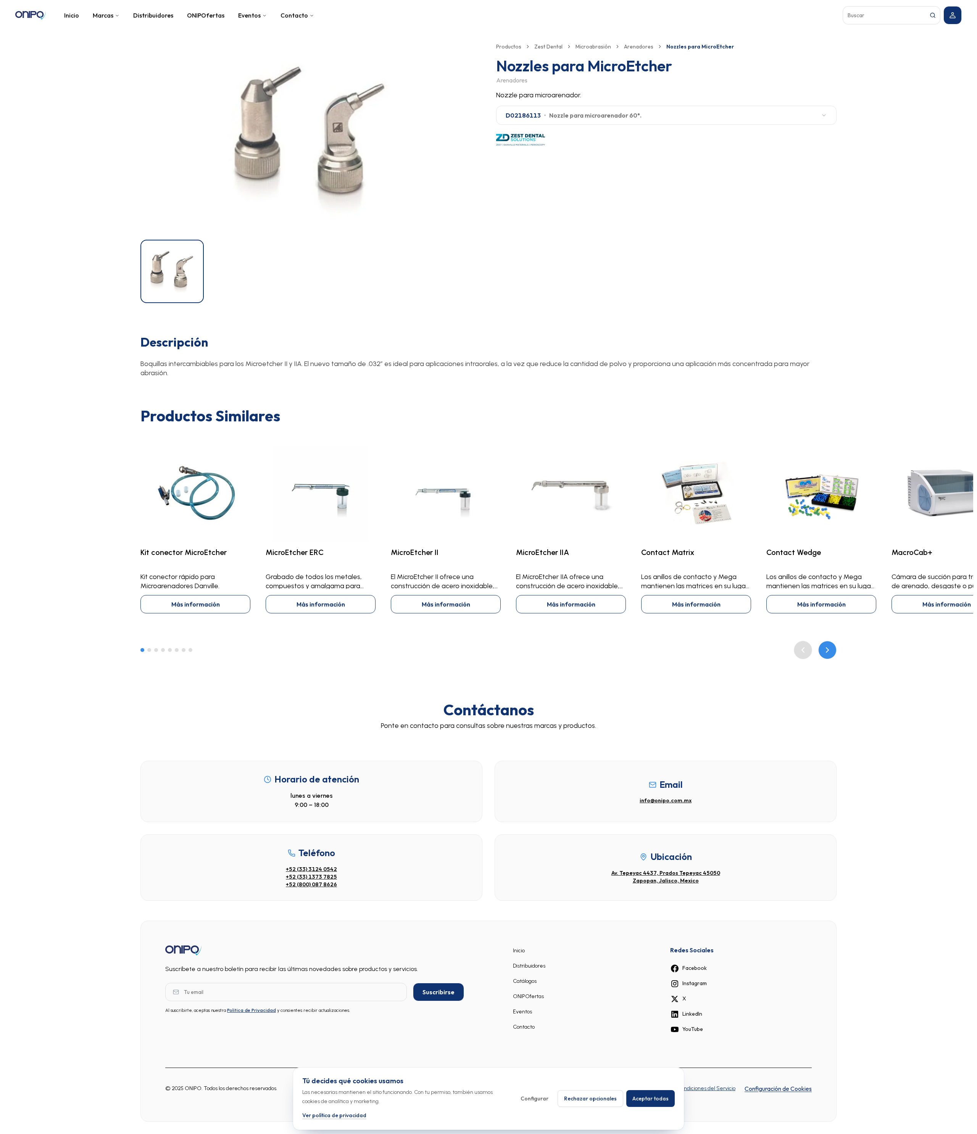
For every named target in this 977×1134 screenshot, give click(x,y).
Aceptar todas (650, 1098)
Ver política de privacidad (334, 1114)
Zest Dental (548, 46)
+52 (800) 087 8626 (311, 884)
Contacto (294, 15)
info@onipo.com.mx (666, 800)
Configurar (534, 1098)
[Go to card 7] (183, 650)
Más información (195, 604)
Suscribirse (438, 992)
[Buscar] (932, 15)
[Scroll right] (827, 650)
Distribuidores (153, 15)
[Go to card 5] (170, 650)
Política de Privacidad (251, 1010)
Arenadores (638, 46)
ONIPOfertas (205, 15)
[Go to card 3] (156, 650)
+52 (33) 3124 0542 (311, 869)
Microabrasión (593, 46)
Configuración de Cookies (778, 1088)
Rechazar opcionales (590, 1098)
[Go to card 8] (190, 650)
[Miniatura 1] (172, 271)
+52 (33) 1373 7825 (311, 876)
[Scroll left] (803, 650)
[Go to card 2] (149, 650)
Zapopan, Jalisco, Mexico (666, 880)
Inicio (71, 15)
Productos (508, 46)
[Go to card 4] (163, 650)
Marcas (103, 15)
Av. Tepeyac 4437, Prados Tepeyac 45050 (665, 872)
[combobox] (666, 115)
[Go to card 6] (177, 650)
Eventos (249, 15)
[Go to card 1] (142, 650)
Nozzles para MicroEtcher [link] (700, 46)
